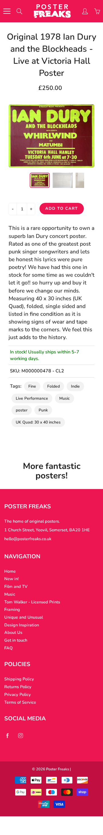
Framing (12, 609)
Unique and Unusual (23, 617)
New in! (11, 579)
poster (21, 410)
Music (64, 398)
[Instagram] (20, 735)
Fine (32, 386)
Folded (53, 386)
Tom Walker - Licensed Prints (32, 602)
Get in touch (15, 640)
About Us (13, 632)
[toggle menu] (7, 11)
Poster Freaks (57, 769)
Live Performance (32, 398)
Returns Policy (17, 687)
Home (10, 571)
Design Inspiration (21, 625)
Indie (75, 386)
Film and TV (15, 586)
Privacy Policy (17, 694)
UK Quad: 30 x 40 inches (38, 422)
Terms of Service (20, 702)
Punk (43, 410)
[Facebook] (7, 735)
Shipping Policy (19, 679)
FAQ (8, 648)
